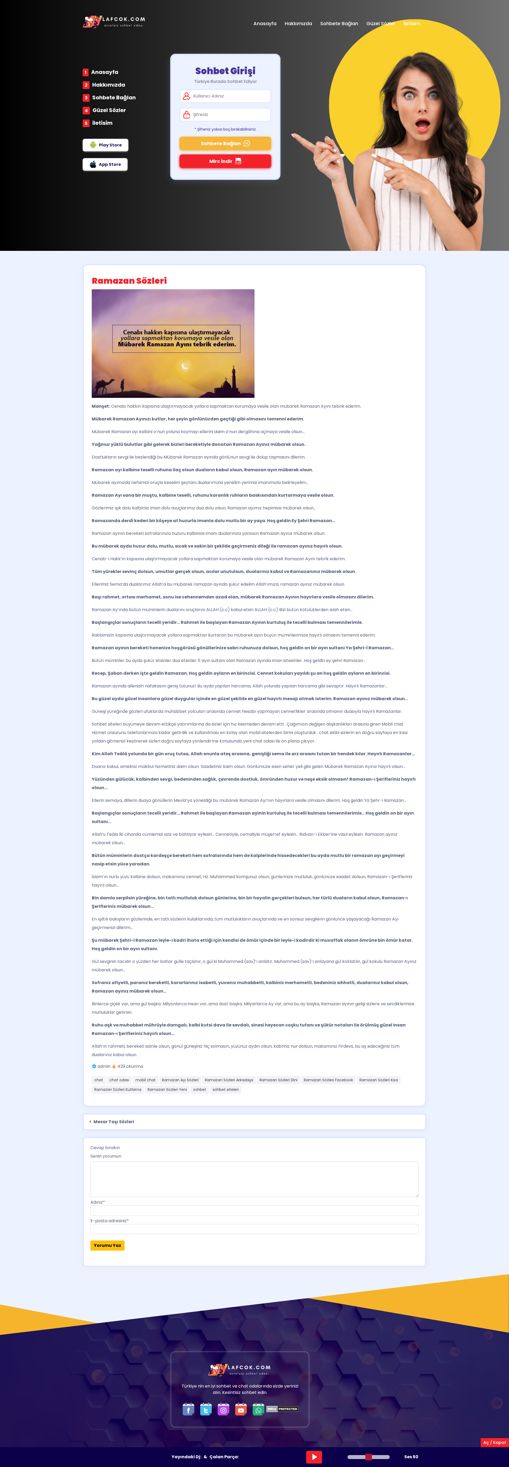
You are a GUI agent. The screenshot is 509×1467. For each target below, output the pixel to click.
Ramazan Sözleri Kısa (378, 1080)
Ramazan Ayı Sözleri (180, 1080)
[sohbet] (114, 21)
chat (98, 1080)
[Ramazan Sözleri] (254, 343)
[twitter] (207, 1409)
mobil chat (145, 1080)
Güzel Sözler (109, 110)
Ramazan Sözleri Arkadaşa (229, 1080)
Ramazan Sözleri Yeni (167, 1089)
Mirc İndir (220, 161)
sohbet (199, 1089)
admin (104, 1066)
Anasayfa (104, 72)
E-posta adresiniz (109, 1221)
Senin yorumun (105, 1156)
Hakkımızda (108, 84)
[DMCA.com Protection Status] (282, 1409)
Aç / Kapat (494, 1442)
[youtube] (242, 1409)
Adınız (97, 1202)
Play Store (110, 145)
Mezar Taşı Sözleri (113, 1122)
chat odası (119, 1080)
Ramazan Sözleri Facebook (328, 1080)
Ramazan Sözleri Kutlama (117, 1089)
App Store (110, 164)
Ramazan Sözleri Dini (278, 1080)
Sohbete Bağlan (114, 97)
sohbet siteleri (226, 1089)
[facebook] (190, 1409)
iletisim (102, 123)
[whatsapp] (258, 1409)
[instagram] (225, 1409)
